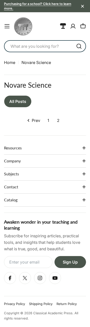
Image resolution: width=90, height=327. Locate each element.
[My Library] (63, 26)
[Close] (82, 6)
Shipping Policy (40, 304)
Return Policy (66, 304)
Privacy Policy (14, 304)
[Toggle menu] (7, 26)
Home (9, 62)
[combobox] (45, 46)
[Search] (79, 46)
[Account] (73, 26)
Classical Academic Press (52, 313)
